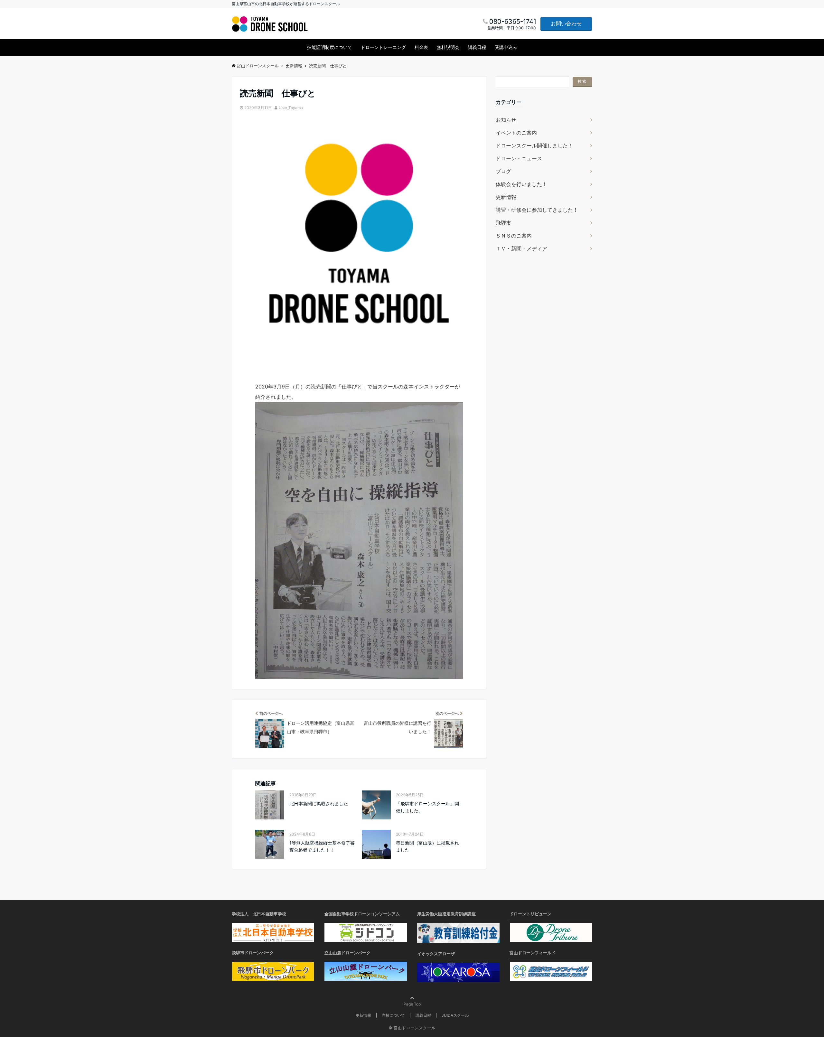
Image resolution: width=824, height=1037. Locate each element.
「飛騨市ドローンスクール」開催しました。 (427, 807)
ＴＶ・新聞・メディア (521, 248)
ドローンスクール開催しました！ (534, 145)
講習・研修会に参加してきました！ (537, 210)
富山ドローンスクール (414, 1027)
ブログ (503, 171)
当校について (393, 1015)
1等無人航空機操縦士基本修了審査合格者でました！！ (322, 846)
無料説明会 (448, 47)
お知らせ (506, 120)
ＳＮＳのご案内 (514, 235)
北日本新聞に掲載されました (318, 803)
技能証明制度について (329, 47)
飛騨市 (503, 223)
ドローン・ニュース (519, 158)
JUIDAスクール (455, 1015)
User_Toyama (291, 107)
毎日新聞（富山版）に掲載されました (427, 846)
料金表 (421, 47)
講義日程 (477, 47)
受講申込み (506, 47)
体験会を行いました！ (521, 184)
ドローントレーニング (383, 47)
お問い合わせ (566, 23)
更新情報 (506, 197)
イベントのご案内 (516, 132)
